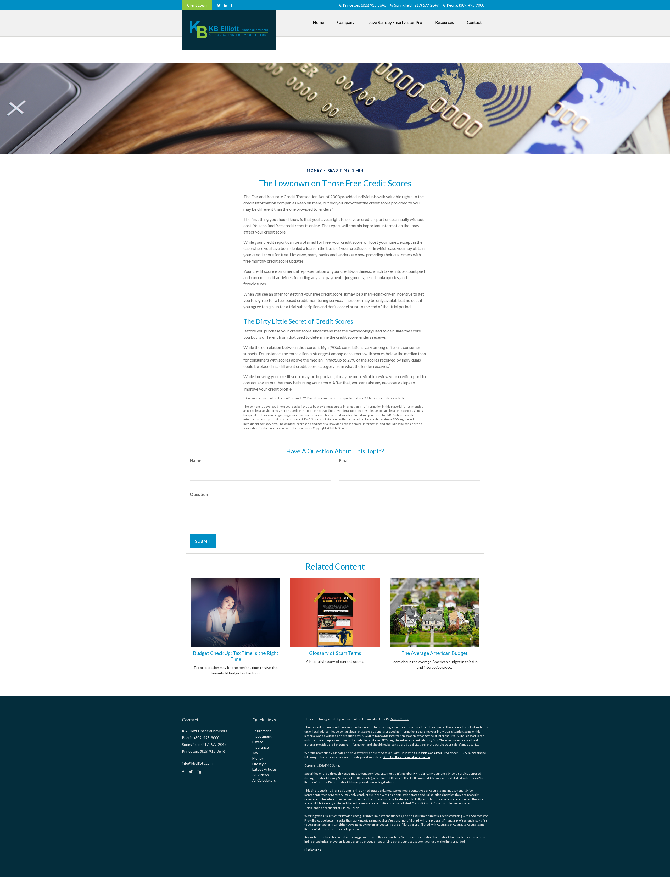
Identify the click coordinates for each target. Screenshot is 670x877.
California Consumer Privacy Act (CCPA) (441, 752)
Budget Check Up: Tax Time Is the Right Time (235, 656)
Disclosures (312, 849)
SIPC (425, 773)
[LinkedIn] (225, 5)
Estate (257, 742)
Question (199, 494)
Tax (255, 753)
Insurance (260, 747)
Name (195, 460)
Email (344, 460)
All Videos (260, 775)
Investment (262, 736)
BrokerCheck (399, 719)
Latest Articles (264, 769)
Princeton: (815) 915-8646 (364, 5)
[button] (346, 22)
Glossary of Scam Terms (335, 653)
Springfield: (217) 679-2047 (416, 5)
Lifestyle (259, 764)
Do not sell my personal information (406, 757)
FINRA (417, 773)
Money (258, 758)
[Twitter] (219, 5)
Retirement (261, 731)
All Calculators (264, 780)
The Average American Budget (434, 653)
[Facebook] (232, 5)
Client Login (197, 5)
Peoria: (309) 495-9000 (465, 5)
